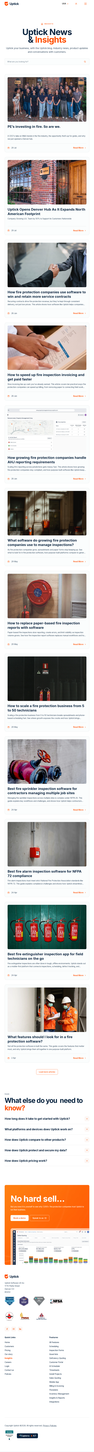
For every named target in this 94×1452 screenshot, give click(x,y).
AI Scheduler (54, 1366)
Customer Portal (56, 1362)
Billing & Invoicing (56, 1386)
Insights (48, 24)
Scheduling (54, 1346)
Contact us (9, 1370)
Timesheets (54, 1370)
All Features (54, 1342)
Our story (9, 1354)
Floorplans (53, 1390)
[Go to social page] (7, 1329)
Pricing (7, 1350)
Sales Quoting (55, 1378)
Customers (9, 1346)
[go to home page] (25, 4)
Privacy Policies (49, 1425)
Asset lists (53, 1354)
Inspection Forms (56, 1350)
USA (64, 3)
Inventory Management (59, 1394)
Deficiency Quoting (57, 1358)
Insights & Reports (57, 1398)
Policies (8, 1374)
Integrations (54, 1402)
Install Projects (55, 1374)
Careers (8, 1362)
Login (7, 1366)
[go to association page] (10, 1301)
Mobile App (54, 1382)
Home (7, 1342)
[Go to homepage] (42, 23)
